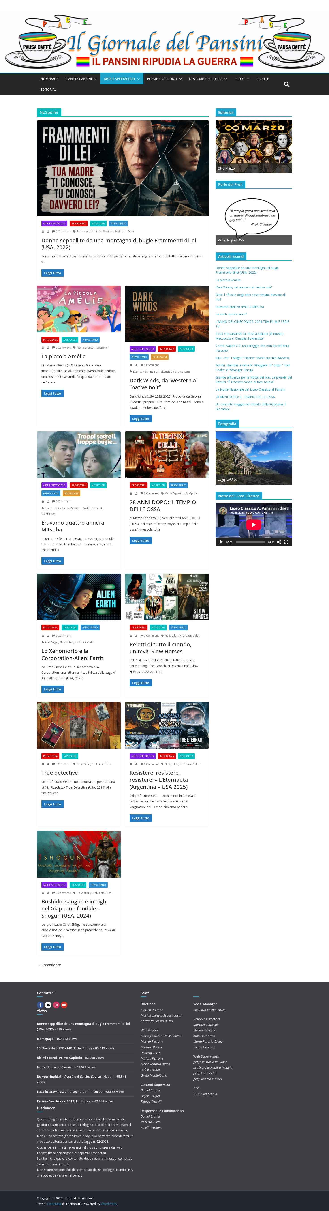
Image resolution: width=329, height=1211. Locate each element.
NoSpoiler (98, 223)
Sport (240, 79)
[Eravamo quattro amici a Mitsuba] (79, 454)
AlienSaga (51, 642)
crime (48, 508)
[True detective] (79, 725)
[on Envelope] (48, 1005)
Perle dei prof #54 (231, 240)
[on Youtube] (64, 1005)
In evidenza (78, 223)
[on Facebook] (40, 1005)
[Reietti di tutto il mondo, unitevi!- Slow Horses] (167, 597)
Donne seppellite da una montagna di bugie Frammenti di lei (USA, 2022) (118, 244)
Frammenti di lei (87, 231)
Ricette (263, 79)
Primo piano (118, 223)
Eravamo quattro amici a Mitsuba (72, 526)
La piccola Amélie (63, 356)
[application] (254, 524)
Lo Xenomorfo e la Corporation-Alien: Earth (72, 654)
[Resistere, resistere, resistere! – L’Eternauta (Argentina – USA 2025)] (167, 725)
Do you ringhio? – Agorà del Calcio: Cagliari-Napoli (75, 1076)
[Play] (221, 542)
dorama (60, 508)
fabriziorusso (85, 348)
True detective (59, 772)
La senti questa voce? (231, 314)
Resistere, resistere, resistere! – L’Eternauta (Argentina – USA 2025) (159, 779)
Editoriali (49, 89)
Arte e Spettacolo (119, 79)
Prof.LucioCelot (124, 231)
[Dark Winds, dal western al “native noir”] (167, 314)
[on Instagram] (56, 1005)
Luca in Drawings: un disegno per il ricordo (70, 1091)
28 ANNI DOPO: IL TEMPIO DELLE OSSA (163, 505)
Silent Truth (48, 514)
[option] (254, 146)
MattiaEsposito (174, 493)
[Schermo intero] (286, 542)
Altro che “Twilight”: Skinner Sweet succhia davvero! (253, 358)
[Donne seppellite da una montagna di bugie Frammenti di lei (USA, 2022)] (123, 168)
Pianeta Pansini (78, 79)
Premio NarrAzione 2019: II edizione (64, 1101)
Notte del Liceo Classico (55, 1067)
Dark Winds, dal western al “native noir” (163, 383)
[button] (94, 79)
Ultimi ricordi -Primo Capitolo (59, 1058)
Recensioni (160, 357)
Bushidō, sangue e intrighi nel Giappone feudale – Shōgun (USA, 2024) (74, 908)
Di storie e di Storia (205, 79)
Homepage (49, 79)
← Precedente (49, 964)
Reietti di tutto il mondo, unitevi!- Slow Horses (160, 648)
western (185, 372)
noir (152, 372)
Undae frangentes (231, 479)
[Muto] (279, 542)
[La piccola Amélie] (79, 309)
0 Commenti (63, 231)
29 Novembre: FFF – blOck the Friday (64, 1048)
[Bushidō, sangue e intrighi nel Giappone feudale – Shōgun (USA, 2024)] (79, 854)
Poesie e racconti (162, 79)
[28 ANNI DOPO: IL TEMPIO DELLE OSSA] (167, 454)
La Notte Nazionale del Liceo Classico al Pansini (250, 389)
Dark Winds (140, 372)
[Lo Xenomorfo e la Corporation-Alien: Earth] (79, 597)
